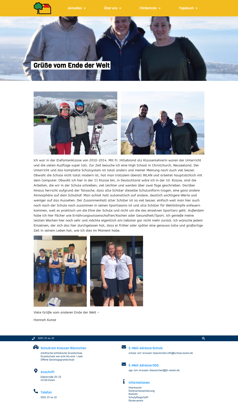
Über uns (110, 8)
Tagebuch (186, 8)
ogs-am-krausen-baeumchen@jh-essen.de (154, 370)
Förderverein (136, 400)
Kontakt (133, 394)
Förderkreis (148, 8)
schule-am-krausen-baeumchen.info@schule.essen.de (161, 353)
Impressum (135, 387)
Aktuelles (75, 8)
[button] (203, 338)
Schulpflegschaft (138, 397)
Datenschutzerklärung (142, 390)
